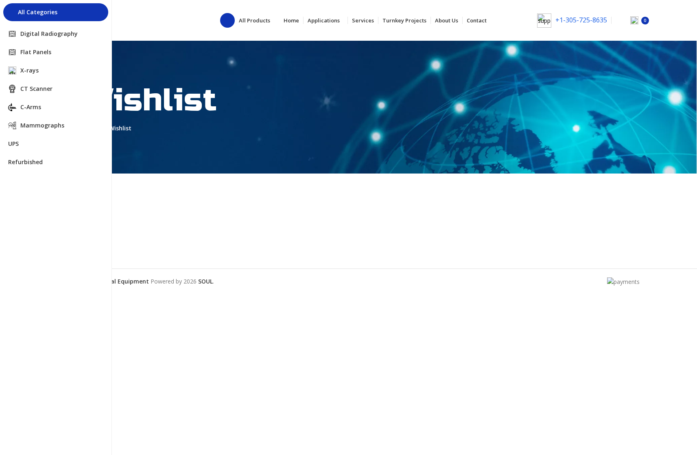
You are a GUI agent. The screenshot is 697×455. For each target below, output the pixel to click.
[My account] (665, 20)
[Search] (619, 20)
